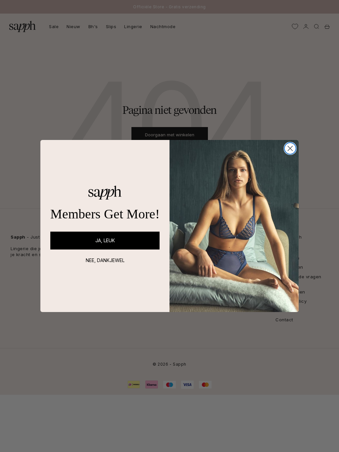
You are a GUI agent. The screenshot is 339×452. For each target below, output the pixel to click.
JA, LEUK (105, 240)
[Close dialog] (290, 148)
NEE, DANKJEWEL (105, 260)
